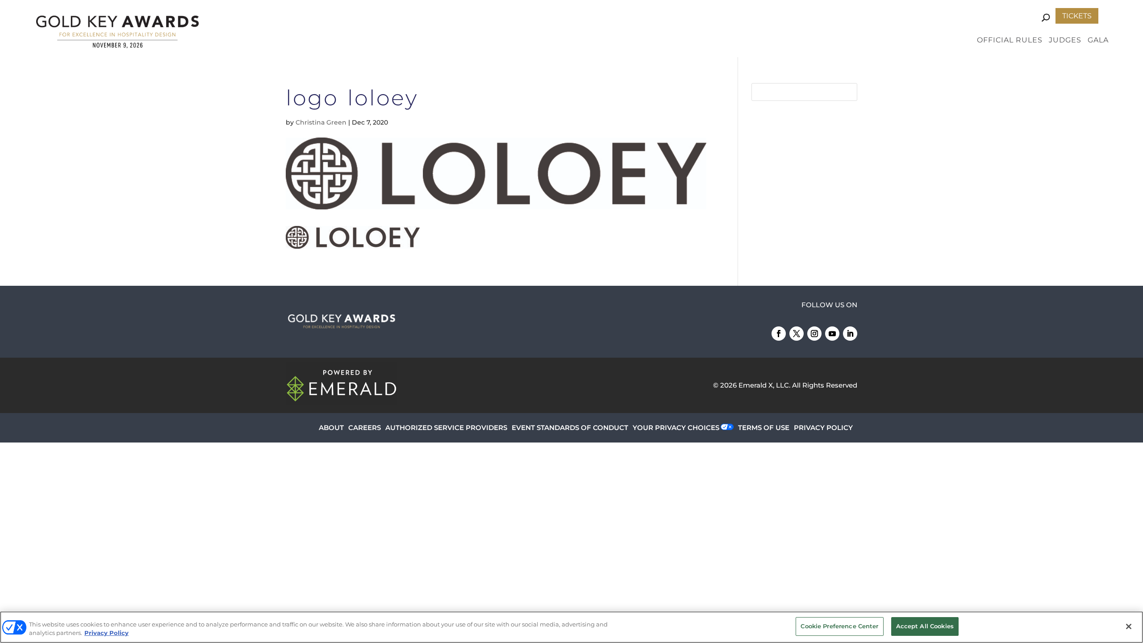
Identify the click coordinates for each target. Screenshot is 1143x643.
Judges (1065, 40)
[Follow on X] (796, 333)
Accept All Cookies (925, 626)
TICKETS (1077, 16)
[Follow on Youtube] (832, 333)
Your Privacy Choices (676, 427)
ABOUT (331, 427)
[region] (571, 627)
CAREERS (364, 427)
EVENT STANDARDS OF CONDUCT (570, 427)
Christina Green (321, 122)
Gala (1098, 40)
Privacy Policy (106, 633)
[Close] (1129, 626)
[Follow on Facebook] (779, 333)
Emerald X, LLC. (764, 385)
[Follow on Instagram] (814, 333)
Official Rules (1010, 40)
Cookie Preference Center (839, 626)
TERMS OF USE (763, 427)
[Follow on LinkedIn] (850, 333)
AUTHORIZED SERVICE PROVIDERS (446, 427)
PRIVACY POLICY (823, 427)
